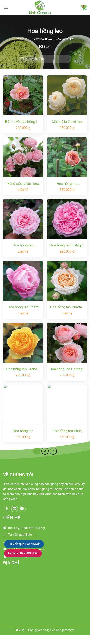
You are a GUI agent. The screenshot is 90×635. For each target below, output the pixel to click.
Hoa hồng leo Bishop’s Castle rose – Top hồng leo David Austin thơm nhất (67, 245)
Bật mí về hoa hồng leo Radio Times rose (23, 122)
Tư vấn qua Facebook (24, 544)
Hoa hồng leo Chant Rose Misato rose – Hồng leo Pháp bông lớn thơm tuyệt (23, 307)
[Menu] (5, 7)
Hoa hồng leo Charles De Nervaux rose (67, 307)
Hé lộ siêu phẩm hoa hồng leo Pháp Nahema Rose (23, 183)
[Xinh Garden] (40, 7)
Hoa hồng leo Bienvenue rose (23, 245)
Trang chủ (23, 39)
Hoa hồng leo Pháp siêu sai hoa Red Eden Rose (67, 431)
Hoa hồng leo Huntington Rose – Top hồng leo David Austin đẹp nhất (23, 431)
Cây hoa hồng (43, 39)
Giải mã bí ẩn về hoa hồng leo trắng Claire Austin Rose (67, 122)
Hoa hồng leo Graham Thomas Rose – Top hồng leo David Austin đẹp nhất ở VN (23, 369)
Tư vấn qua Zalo (20, 534)
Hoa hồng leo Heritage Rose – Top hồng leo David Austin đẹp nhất (67, 369)
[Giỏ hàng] (84, 7)
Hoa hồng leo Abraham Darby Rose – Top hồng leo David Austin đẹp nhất (67, 183)
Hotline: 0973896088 (23, 553)
